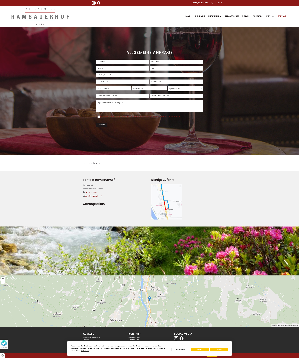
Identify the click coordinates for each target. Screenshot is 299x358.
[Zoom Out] (3, 282)
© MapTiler (275, 326)
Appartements (232, 16)
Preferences (180, 349)
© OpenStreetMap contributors (288, 326)
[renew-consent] (2, 355)
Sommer (257, 16)
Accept (219, 349)
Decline (199, 349)
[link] (188, 16)
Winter (269, 16)
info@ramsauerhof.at (201, 3)
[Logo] (44, 16)
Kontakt (282, 16)
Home (187, 16)
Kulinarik (200, 16)
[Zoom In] (3, 278)
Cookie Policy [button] (134, 348)
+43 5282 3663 (219, 3)
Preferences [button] (85, 351)
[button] (149, 298)
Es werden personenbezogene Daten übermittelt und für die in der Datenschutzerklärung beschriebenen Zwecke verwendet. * (140, 116)
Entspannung (214, 16)
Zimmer (246, 16)
